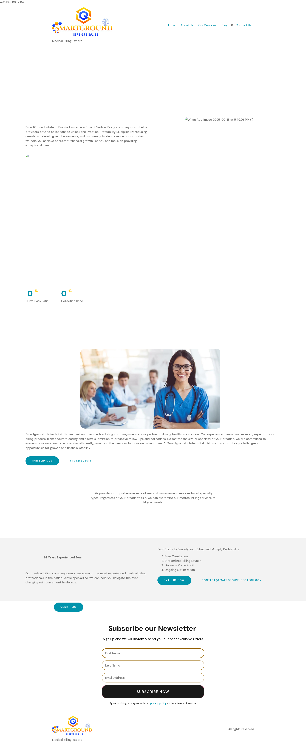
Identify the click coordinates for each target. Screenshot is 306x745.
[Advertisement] (153, 73)
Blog (225, 25)
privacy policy (158, 703)
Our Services (207, 25)
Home (171, 25)
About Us (186, 25)
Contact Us (243, 25)
